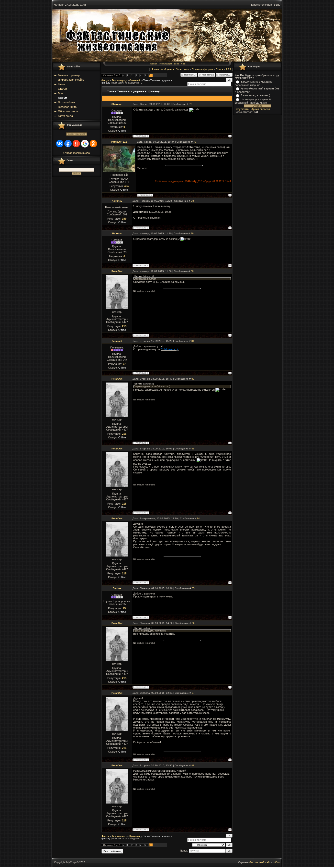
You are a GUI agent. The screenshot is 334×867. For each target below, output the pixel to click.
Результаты (242, 109)
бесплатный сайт (260, 862)
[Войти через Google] (85, 144)
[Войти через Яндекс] (76, 143)
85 (193, 588)
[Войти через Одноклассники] (93, 143)
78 (192, 200)
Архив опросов (260, 109)
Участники (182, 69)
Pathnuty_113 (119, 141)
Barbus (117, 588)
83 (192, 448)
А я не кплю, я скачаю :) (255, 95)
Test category (119, 80)
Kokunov (117, 200)
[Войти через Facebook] (68, 143)
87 (193, 693)
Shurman (116, 104)
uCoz (277, 862)
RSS (183, 63)
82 (192, 378)
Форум (105, 80)
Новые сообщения (162, 69)
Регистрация (165, 63)
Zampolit (117, 341)
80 (192, 271)
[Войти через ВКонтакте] (59, 143)
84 (198, 518)
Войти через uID (76, 134)
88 (192, 765)
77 (194, 141)
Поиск (219, 69)
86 (193, 623)
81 (192, 341)
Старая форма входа (76, 152)
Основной (135, 80)
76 (190, 104)
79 (192, 233)
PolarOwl (116, 271)
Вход (176, 63)
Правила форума (202, 69)
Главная (153, 63)
